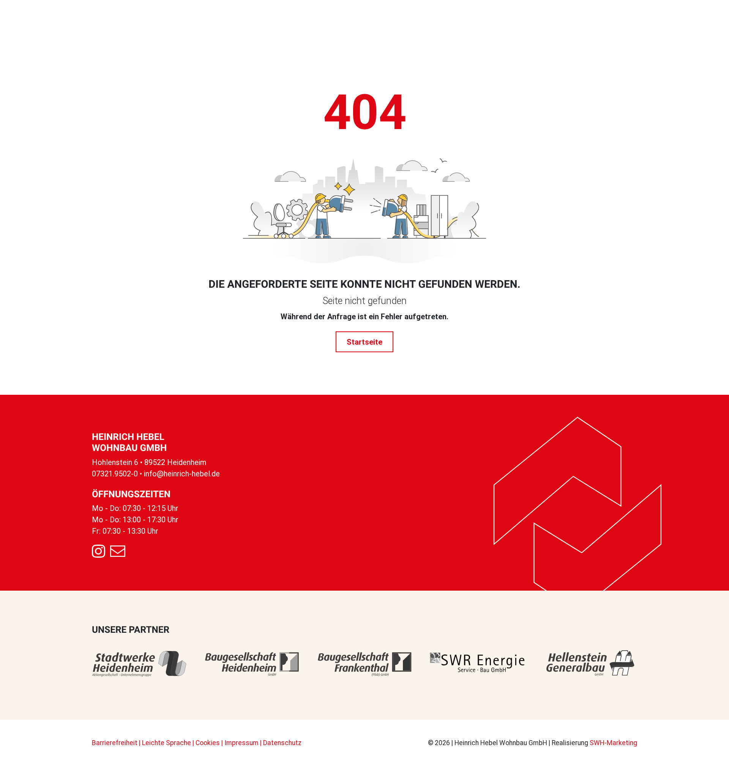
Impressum (241, 743)
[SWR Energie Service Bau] (477, 663)
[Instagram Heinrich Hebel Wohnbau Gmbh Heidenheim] (98, 551)
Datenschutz (282, 743)
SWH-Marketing (613, 743)
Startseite (364, 342)
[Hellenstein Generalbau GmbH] (590, 663)
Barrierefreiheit (114, 743)
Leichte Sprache (166, 743)
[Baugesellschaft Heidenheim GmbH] (252, 663)
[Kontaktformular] (117, 551)
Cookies (208, 743)
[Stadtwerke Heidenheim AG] (139, 663)
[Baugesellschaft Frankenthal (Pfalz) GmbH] (364, 663)
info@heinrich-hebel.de (182, 473)
